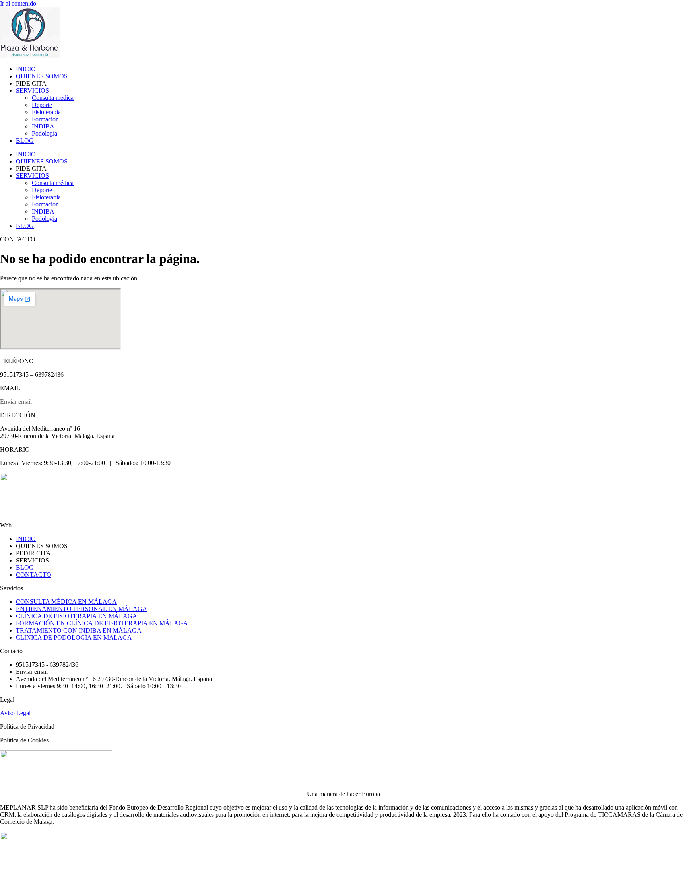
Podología (44, 133)
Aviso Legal (15, 713)
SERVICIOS (32, 90)
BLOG (25, 140)
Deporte (42, 104)
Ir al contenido (18, 3)
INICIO (26, 69)
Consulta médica (53, 97)
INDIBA (43, 126)
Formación (45, 119)
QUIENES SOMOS (42, 76)
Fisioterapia (46, 112)
